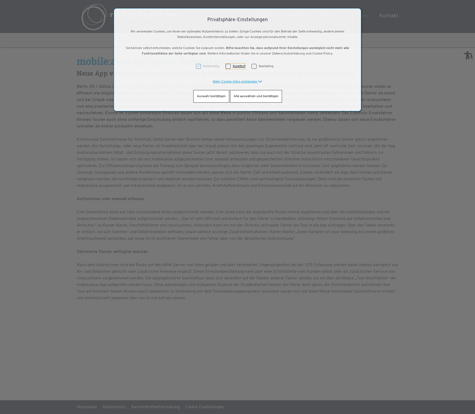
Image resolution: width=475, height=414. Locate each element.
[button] (237, 81)
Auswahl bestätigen (211, 96)
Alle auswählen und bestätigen (256, 96)
